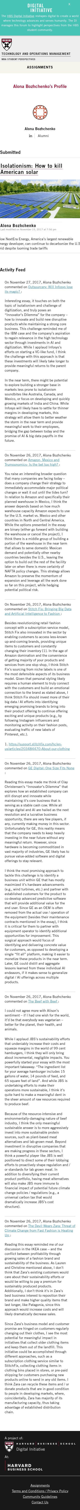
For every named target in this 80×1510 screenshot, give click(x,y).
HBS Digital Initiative (20, 16)
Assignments (40, 67)
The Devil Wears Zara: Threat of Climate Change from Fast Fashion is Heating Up (40, 1230)
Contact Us (40, 1502)
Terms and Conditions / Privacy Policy (40, 1491)
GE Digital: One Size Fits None (51, 768)
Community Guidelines (40, 1496)
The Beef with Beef (43, 1001)
